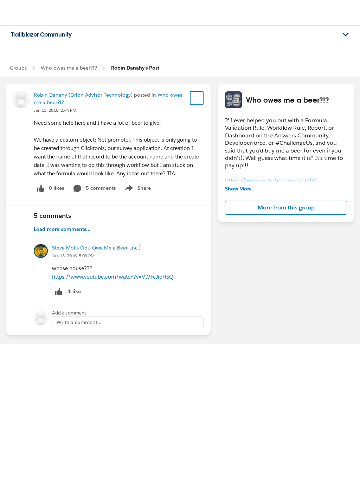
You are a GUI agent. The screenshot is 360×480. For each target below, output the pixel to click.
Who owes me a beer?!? (69, 68)
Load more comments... (62, 229)
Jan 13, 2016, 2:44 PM (55, 110)
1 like (74, 291)
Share (137, 189)
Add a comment (69, 313)
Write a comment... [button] (79, 322)
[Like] (58, 291)
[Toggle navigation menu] (345, 35)
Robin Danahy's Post (135, 68)
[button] (286, 208)
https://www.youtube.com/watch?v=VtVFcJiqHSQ (112, 276)
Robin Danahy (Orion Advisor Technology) (83, 95)
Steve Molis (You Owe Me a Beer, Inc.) (96, 248)
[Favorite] (197, 98)
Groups (18, 68)
